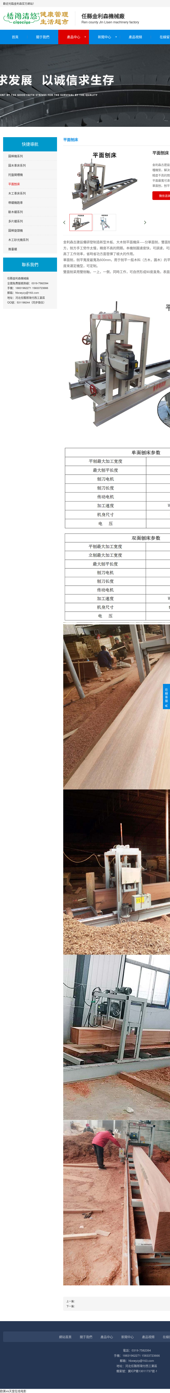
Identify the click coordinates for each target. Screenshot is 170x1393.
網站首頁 (65, 1337)
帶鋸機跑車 (15, 202)
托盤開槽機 (15, 174)
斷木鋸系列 (15, 212)
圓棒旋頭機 (15, 230)
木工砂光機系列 (18, 240)
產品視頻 (135, 36)
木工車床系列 (17, 193)
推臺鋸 (12, 249)
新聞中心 (104, 36)
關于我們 (42, 36)
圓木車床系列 (17, 165)
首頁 (15, 36)
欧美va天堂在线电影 (13, 1391)
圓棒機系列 (15, 156)
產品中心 (73, 36)
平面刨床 (14, 184)
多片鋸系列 (15, 221)
